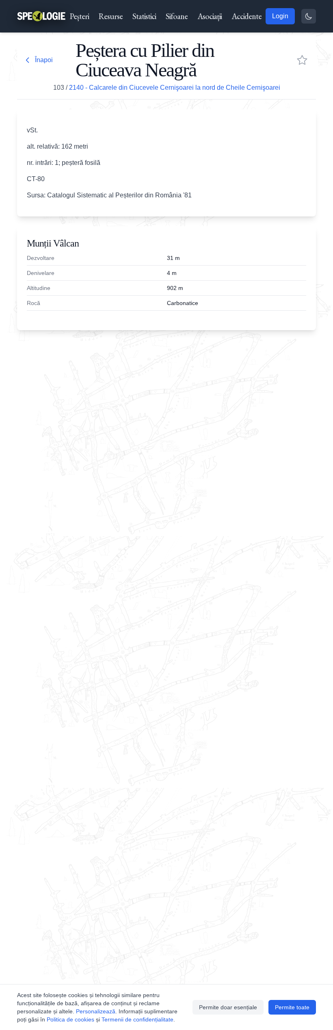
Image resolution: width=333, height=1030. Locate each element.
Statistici (144, 16)
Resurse (111, 16)
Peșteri (79, 16)
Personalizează (95, 1011)
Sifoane (177, 16)
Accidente (246, 16)
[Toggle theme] (308, 16)
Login (280, 16)
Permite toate (292, 1007)
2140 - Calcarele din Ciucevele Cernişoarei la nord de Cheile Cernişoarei (174, 87)
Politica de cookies (70, 1019)
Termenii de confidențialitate (137, 1019)
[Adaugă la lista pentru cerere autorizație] (302, 60)
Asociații (209, 16)
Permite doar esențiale (228, 1007)
